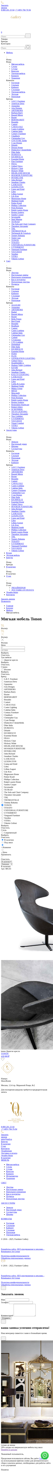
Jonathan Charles (18, 182)
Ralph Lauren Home (19, 210)
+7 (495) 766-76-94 (9, 1129)
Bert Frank (15, 321)
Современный (10, 833)
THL (13, 229)
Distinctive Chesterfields (21, 150)
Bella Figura (16, 319)
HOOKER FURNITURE (22, 175)
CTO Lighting (17, 342)
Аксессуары (11, 430)
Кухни (9, 553)
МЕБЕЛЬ (5, 1160)
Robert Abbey (17, 407)
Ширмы (14, 446)
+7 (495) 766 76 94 (23, 10)
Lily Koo (15, 196)
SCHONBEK (17, 409)
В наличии (11, 567)
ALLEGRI (15, 305)
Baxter (14, 117)
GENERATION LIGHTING (23, 358)
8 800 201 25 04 (7, 10)
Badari (14, 312)
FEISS (14, 354)
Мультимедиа (12, 1176)
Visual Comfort (17, 423)
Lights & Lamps (18, 384)
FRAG (14, 164)
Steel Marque (16, 219)
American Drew (17, 103)
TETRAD (15, 222)
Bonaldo (14, 122)
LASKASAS (16, 185)
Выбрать (5, 662)
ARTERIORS (17, 110)
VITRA (14, 256)
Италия (7, 669)
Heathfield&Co (17, 363)
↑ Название (6, 847)
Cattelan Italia (17, 131)
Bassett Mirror (17, 115)
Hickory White (17, 171)
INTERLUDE (17, 178)
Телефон (4, 1302)
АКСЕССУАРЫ (8, 1203)
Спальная (10, 1225)
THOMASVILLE (18, 231)
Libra (13, 191)
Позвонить (6, 601)
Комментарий (7, 1315)
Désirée (14, 145)
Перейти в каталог (9, 1450)
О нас (8, 576)
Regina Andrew (17, 212)
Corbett (14, 337)
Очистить (5, 665)
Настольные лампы (19, 275)
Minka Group (16, 388)
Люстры (15, 273)
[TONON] (26, 960)
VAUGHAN (16, 252)
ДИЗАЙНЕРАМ (18, 588)
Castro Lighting (17, 129)
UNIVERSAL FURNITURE (23, 245)
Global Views (17, 166)
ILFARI (14, 368)
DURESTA (16, 154)
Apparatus (15, 106)
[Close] (3, 1288)
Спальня (15, 85)
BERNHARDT (17, 120)
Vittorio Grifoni (17, 259)
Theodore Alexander (19, 226)
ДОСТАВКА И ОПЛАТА (22, 590)
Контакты (10, 595)
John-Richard (16, 180)
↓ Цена (4, 852)
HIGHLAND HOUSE (20, 173)
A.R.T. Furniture (18, 101)
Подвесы (15, 284)
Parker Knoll (16, 203)
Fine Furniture (17, 161)
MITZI (14, 391)
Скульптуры (16, 449)
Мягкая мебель (17, 64)
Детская (14, 94)
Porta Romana (17, 208)
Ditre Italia (15, 152)
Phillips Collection (18, 205)
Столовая (15, 90)
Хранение (15, 78)
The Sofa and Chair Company (23, 224)
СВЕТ (3, 1183)
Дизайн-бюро (12, 592)
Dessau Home (17, 147)
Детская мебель (13, 555)
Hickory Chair (17, 168)
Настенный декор (19, 444)
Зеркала (14, 442)
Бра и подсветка (18, 279)
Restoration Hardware (20, 405)
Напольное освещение (21, 277)
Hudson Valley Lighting (21, 365)
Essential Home (17, 159)
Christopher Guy (18, 138)
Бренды (9, 557)
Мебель (9, 52)
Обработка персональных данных (16, 1258)
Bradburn (15, 326)
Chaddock (15, 136)
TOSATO (15, 242)
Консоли (15, 71)
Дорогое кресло (11, 660)
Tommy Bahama (18, 235)
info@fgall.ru (6, 1139)
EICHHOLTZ (17, 157)
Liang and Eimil (17, 189)
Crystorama (16, 340)
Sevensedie (15, 217)
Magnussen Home (18, 198)
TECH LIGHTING (19, 412)
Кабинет (15, 87)
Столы (14, 66)
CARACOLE (17, 127)
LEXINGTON (17, 187)
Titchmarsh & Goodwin (21, 233)
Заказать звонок (8, 599)
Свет (8, 261)
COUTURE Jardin (19, 141)
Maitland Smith (17, 201)
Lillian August (17, 194)
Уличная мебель (18, 73)
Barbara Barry (17, 113)
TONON (15, 240)
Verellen (14, 254)
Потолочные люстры (20, 282)
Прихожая (15, 96)
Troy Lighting (17, 416)
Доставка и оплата (9, 1153)
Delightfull (15, 344)
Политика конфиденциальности (15, 1256)
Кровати (15, 76)
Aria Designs (16, 108)
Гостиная (15, 83)
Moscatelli (15, 393)
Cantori (14, 124)
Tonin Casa (16, 238)
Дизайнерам (6, 1151)
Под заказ (8, 842)
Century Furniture (18, 134)
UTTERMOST (17, 247)
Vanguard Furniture (19, 249)
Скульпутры (11, 1212)
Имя (3, 1300)
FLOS (13, 356)
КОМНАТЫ (6, 1219)
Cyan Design (16, 143)
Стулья (14, 69)
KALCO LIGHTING (20, 374)
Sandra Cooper (17, 215)
